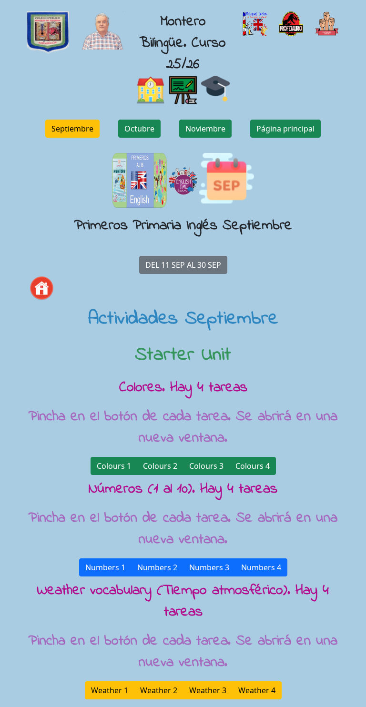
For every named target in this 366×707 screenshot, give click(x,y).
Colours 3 (206, 466)
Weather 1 (109, 690)
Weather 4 (256, 690)
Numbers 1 (105, 567)
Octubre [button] (139, 128)
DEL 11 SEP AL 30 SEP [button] (183, 265)
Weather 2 (158, 690)
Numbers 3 (209, 567)
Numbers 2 (157, 567)
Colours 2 (160, 466)
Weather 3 (207, 690)
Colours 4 (252, 466)
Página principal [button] (285, 128)
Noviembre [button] (205, 128)
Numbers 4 (261, 567)
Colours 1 (114, 466)
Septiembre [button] (72, 128)
